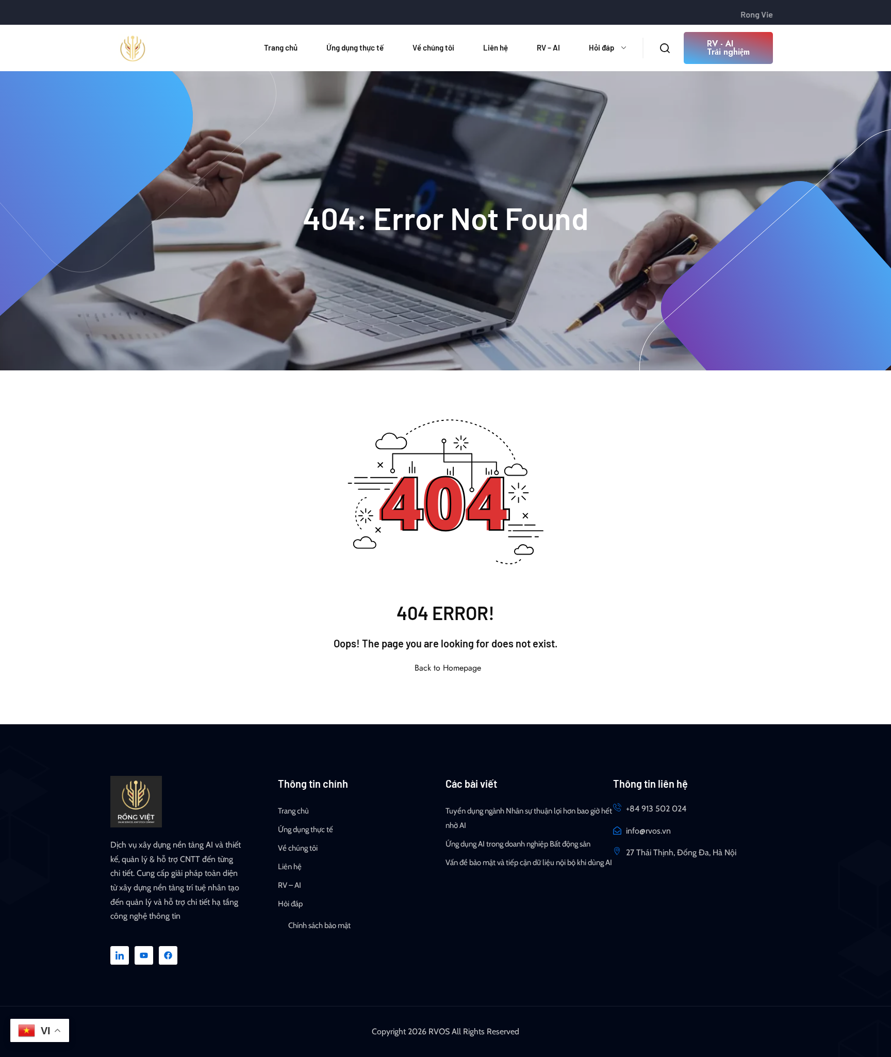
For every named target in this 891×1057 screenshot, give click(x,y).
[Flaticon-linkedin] (119, 955)
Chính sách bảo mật (319, 925)
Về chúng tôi (433, 47)
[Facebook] (168, 955)
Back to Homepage (448, 668)
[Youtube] (144, 955)
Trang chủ (281, 47)
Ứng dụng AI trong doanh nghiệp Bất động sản (518, 844)
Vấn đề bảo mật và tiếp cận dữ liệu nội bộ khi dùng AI (529, 862)
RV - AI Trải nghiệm (728, 48)
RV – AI (548, 47)
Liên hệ (495, 47)
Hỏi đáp (601, 47)
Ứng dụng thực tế (355, 47)
